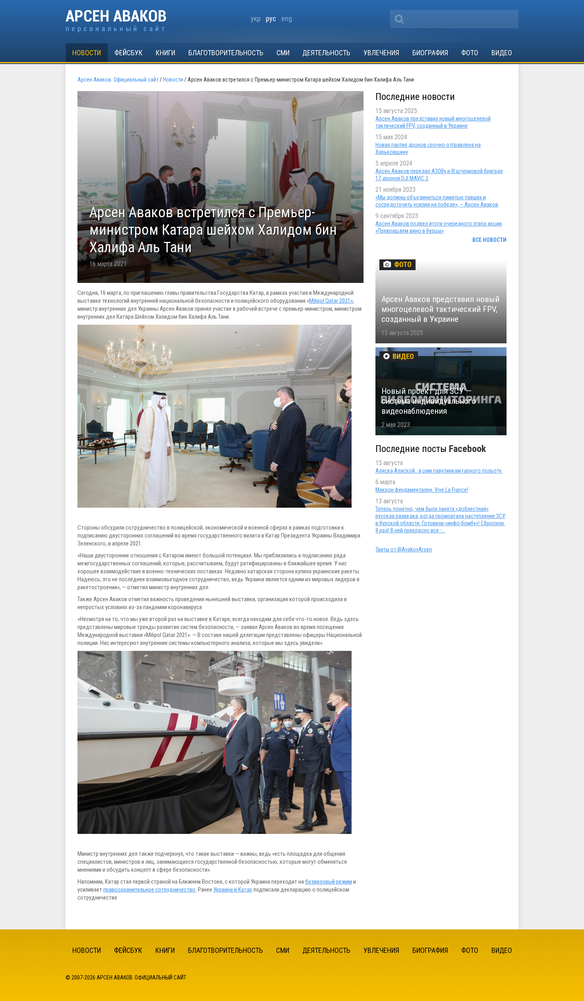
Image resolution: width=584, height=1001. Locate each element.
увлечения (381, 53)
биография (430, 53)
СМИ (283, 53)
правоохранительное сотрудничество (149, 889)
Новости (86, 53)
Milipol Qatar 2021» (331, 300)
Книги (165, 53)
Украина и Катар (232, 889)
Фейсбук (128, 53)
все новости (489, 240)
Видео (501, 53)
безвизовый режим (328, 881)
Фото (469, 53)
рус (271, 18)
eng (286, 18)
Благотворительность (225, 53)
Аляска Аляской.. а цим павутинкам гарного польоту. (439, 470)
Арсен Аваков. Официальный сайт (116, 21)
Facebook (467, 448)
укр (256, 18)
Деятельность (326, 53)
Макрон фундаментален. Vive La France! (421, 490)
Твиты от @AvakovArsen (403, 549)
